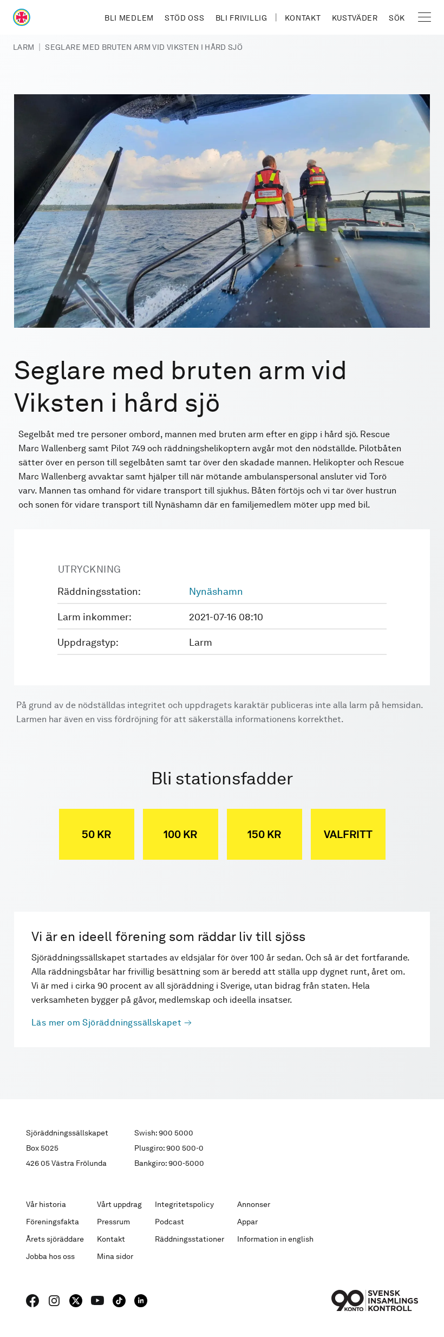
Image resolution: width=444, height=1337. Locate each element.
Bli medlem (129, 18)
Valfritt (348, 834)
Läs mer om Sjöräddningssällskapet (106, 1022)
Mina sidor (115, 1256)
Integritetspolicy (184, 1204)
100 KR (180, 834)
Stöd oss (185, 18)
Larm (23, 47)
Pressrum (113, 1221)
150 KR (264, 834)
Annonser (253, 1204)
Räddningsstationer (189, 1239)
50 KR (96, 834)
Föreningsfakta (52, 1221)
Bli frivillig (241, 18)
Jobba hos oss (50, 1256)
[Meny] (424, 17)
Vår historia (46, 1204)
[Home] (21, 17)
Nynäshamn (216, 591)
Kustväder (355, 18)
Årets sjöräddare (55, 1239)
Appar (247, 1221)
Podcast (169, 1221)
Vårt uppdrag (119, 1204)
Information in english (275, 1239)
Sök (397, 18)
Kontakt (303, 18)
